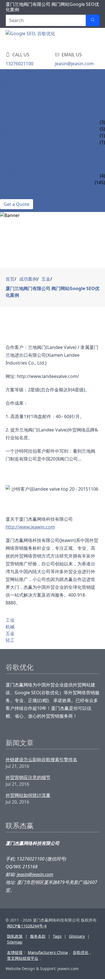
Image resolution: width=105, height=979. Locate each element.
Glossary (77, 936)
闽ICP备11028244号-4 (26, 926)
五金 (4, 135)
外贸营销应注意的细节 (28, 777)
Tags (57, 936)
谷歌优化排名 (13, 89)
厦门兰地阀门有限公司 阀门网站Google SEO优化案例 (52, 291)
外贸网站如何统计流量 (28, 795)
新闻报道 (9, 169)
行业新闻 (9, 182)
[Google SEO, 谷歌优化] (39, 38)
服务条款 (38, 936)
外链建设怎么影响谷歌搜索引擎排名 (41, 759)
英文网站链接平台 (22, 958)
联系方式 (9, 196)
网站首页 (9, 75)
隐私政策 (15, 936)
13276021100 (19, 64)
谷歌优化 (80, 952)
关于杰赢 (9, 189)
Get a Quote (16, 204)
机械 (4, 129)
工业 (4, 122)
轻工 (4, 142)
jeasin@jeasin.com (74, 64)
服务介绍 (9, 82)
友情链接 (15, 952)
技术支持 (9, 149)
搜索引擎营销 (13, 102)
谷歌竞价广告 (13, 95)
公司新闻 (9, 176)
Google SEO (14, 109)
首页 (10, 279)
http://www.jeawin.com (30, 527)
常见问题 (9, 156)
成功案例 (9, 115)
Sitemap (14, 942)
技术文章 (9, 162)
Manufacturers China (48, 952)
